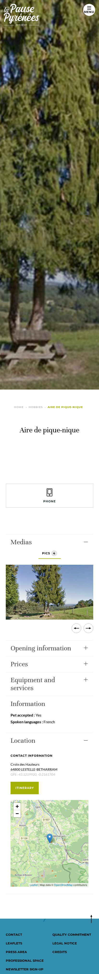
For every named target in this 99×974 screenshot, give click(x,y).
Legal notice (64, 943)
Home (19, 407)
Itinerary (24, 788)
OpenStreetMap (63, 885)
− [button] (17, 814)
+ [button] (17, 806)
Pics (48, 553)
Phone (49, 501)
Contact (14, 934)
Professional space (25, 960)
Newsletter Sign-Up (24, 969)
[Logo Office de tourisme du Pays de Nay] (40, 15)
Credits (59, 952)
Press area (16, 952)
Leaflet (34, 885)
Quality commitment (71, 934)
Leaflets (14, 943)
